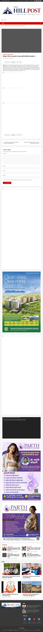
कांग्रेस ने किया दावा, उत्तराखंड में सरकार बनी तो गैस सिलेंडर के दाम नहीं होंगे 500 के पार (11, 143)
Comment (5, 153)
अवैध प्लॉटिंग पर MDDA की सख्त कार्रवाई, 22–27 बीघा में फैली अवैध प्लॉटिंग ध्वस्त (31, 595)
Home (19, 0)
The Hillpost (11, 630)
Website (4, 175)
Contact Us (31, 0)
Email (4, 170)
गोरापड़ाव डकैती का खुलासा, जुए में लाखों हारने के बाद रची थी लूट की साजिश (13, 556)
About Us (22, 0)
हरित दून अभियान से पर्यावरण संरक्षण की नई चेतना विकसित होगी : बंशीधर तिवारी (11, 577)
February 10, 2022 (6, 58)
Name (4, 166)
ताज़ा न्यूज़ (5, 545)
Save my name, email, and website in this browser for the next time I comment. (18, 179)
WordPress (38, 630)
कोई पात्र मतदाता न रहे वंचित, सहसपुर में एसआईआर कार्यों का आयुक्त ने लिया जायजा (33, 549)
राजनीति (12, 54)
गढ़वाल (6, 54)
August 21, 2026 (10, 551)
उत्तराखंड (4, 54)
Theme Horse (25, 630)
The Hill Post (11, 58)
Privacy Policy (27, 0)
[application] (21, 428)
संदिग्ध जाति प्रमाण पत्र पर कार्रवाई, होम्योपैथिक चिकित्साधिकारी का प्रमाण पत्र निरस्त (14, 549)
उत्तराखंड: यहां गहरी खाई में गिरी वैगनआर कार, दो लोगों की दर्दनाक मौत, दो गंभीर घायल (31, 143)
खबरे (24, 603)
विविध (3, 561)
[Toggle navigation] (3, 23)
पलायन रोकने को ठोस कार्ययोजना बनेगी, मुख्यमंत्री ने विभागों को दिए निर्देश (34, 555)
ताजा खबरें (9, 54)
